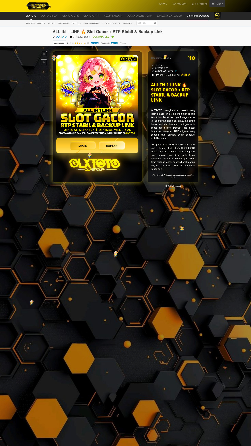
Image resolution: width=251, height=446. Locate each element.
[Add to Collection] (44, 62)
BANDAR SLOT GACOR (35, 23)
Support (123, 43)
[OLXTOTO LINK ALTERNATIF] (97, 96)
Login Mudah (63, 23)
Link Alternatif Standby (111, 23)
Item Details (59, 43)
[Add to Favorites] (44, 54)
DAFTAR (112, 145)
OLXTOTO (61, 36)
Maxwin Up (127, 23)
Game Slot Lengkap (91, 23)
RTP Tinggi (76, 23)
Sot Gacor (51, 23)
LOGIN (82, 145)
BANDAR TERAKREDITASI (173, 75)
